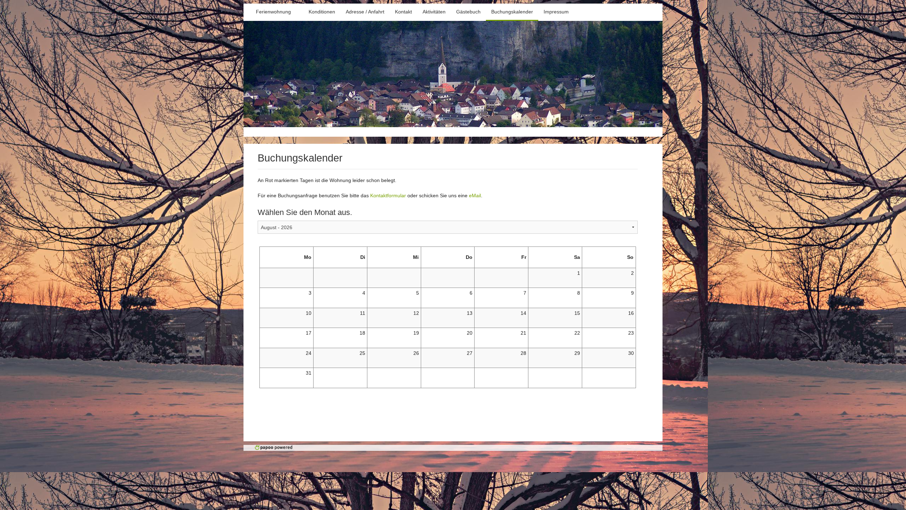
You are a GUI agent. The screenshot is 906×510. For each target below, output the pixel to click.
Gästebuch (468, 12)
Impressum (556, 12)
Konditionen (322, 12)
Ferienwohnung (273, 12)
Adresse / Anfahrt (365, 12)
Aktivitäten (434, 12)
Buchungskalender (512, 12)
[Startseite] (453, 125)
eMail (475, 195)
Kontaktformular (388, 195)
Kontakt (403, 12)
